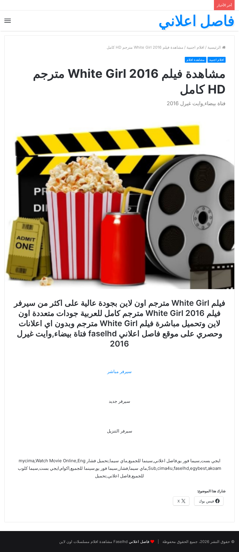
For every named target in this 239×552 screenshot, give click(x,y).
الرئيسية (215, 47)
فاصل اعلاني (139, 541)
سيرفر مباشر (119, 371)
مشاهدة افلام (196, 60)
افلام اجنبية (195, 47)
